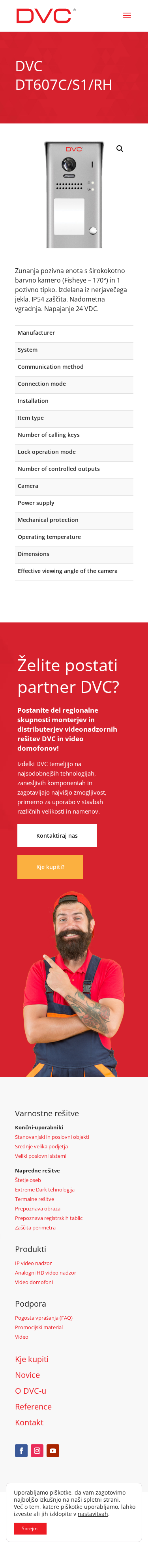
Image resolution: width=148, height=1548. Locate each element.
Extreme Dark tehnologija (45, 1189)
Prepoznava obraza (37, 1208)
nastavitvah (93, 1514)
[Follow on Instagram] (37, 1450)
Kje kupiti (32, 1359)
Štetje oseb (28, 1180)
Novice (27, 1375)
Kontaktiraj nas (57, 835)
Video (21, 1336)
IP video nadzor (33, 1263)
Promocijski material (39, 1327)
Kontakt (29, 1422)
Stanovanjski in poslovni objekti (52, 1136)
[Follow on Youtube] (53, 1450)
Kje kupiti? (50, 867)
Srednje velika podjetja (41, 1146)
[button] (120, 149)
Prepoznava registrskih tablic (48, 1218)
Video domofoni (34, 1282)
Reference (33, 1406)
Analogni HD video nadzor (45, 1272)
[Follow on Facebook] (21, 1450)
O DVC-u (30, 1390)
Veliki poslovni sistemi (40, 1155)
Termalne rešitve (34, 1199)
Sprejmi (30, 1528)
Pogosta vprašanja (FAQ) (44, 1317)
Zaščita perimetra (35, 1227)
